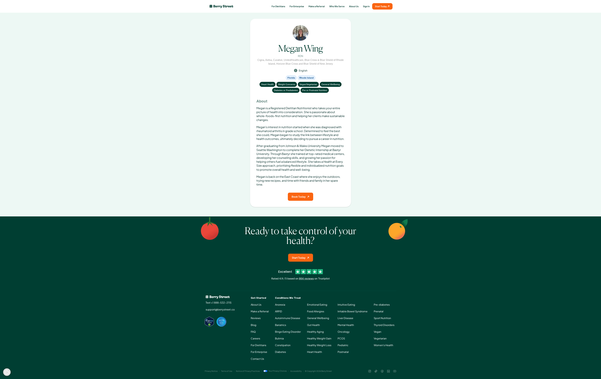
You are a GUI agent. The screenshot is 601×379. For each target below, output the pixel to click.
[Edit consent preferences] (7, 372)
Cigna (260, 60)
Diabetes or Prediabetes (286, 90)
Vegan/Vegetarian (308, 84)
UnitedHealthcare (293, 60)
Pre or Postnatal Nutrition (314, 90)
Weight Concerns (286, 84)
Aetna (268, 60)
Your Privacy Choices (277, 371)
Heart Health (267, 84)
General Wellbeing (330, 84)
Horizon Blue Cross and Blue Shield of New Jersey (304, 63)
